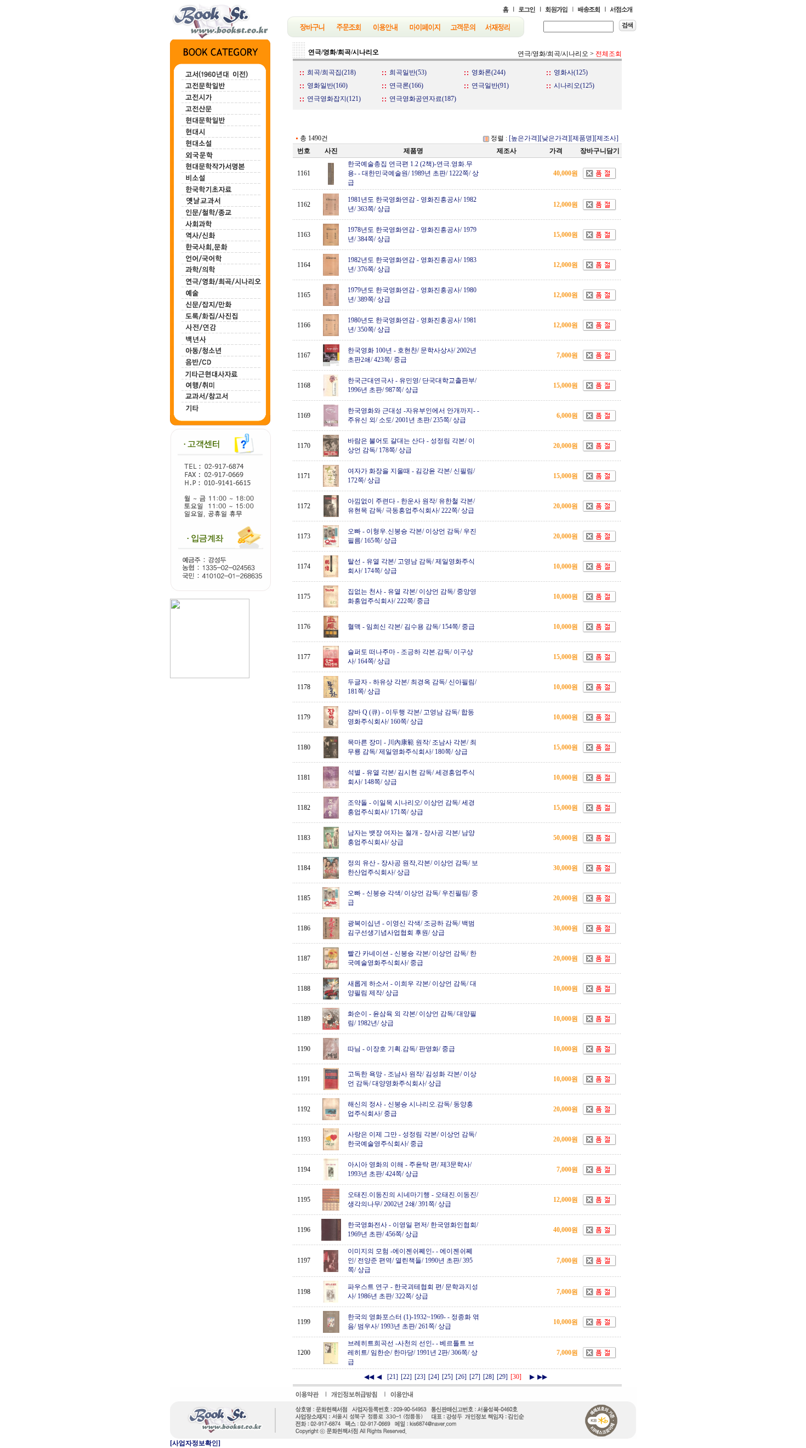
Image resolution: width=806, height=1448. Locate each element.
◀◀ (369, 1377)
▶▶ (542, 1377)
